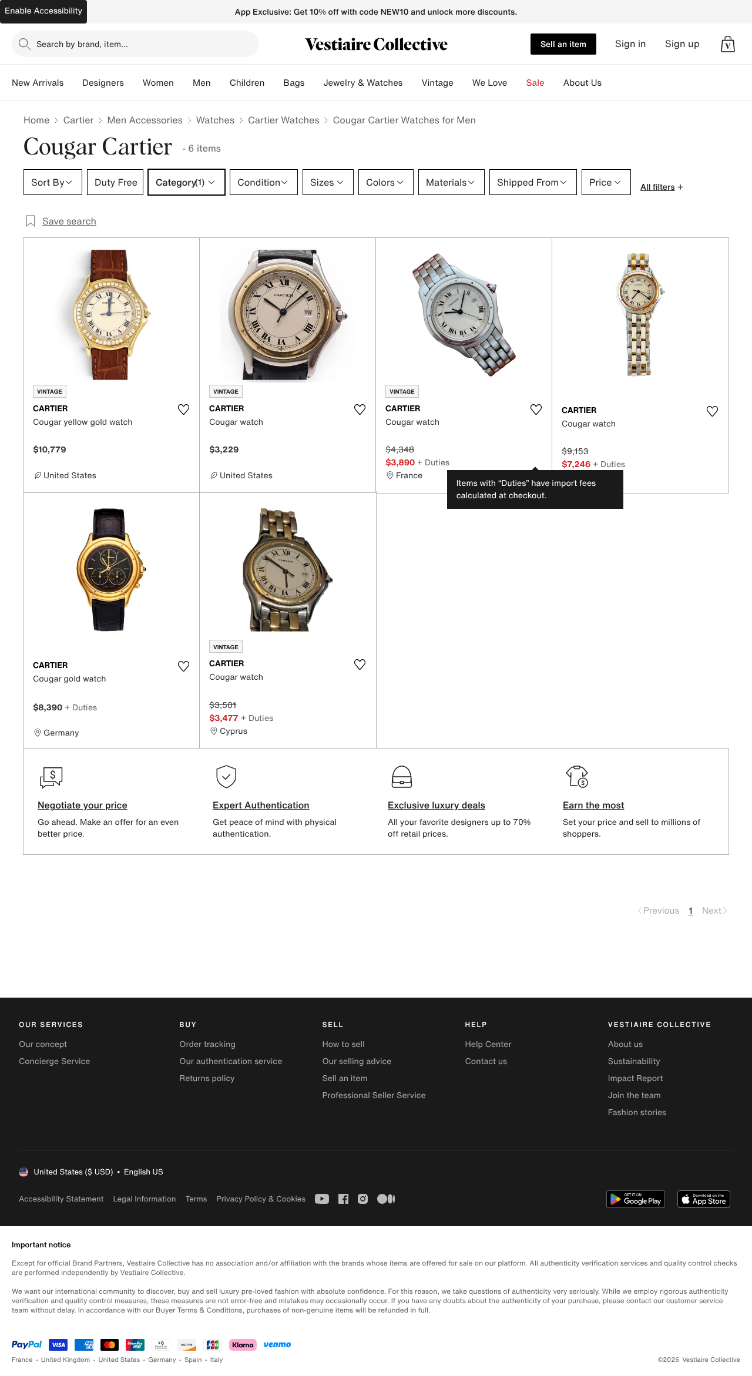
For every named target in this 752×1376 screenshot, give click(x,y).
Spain (193, 1359)
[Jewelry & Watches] (412, 83)
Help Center (488, 1044)
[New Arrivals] (73, 83)
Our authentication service (230, 1061)
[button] (728, 44)
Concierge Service (54, 1061)
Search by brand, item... (82, 44)
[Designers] (133, 83)
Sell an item (563, 44)
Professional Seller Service (373, 1095)
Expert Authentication (261, 805)
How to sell (343, 1044)
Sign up (682, 44)
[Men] (220, 83)
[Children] (273, 83)
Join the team (634, 1095)
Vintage (437, 82)
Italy (216, 1359)
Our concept (43, 1044)
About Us (582, 82)
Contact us (486, 1061)
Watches (215, 120)
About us (625, 1044)
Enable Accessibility (43, 11)
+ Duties (433, 462)
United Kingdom (65, 1359)
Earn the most (594, 805)
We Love (490, 82)
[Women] (183, 83)
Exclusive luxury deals (436, 805)
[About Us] (611, 83)
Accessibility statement (61, 1198)
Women (158, 82)
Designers (103, 82)
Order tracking (207, 1044)
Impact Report (635, 1078)
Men (202, 82)
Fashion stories (637, 1112)
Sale (535, 82)
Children (247, 82)
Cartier (78, 120)
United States (119, 1359)
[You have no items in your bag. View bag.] (728, 44)
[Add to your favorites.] (183, 409)
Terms (196, 1198)
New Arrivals (37, 82)
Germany (162, 1359)
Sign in (630, 44)
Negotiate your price (82, 805)
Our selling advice (356, 1061)
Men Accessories (144, 120)
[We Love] (517, 83)
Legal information (144, 1198)
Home (36, 120)
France (22, 1359)
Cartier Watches (284, 120)
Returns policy (206, 1078)
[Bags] (313, 83)
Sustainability (634, 1061)
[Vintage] (463, 83)
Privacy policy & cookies (261, 1198)
